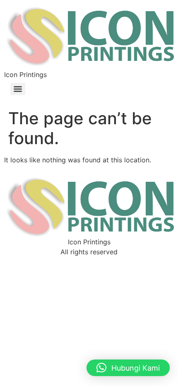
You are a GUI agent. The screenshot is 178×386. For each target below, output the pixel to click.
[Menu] (17, 89)
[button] (128, 367)
